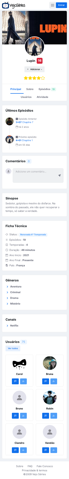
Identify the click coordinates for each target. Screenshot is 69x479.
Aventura (15, 286)
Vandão (49, 442)
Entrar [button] (61, 5)
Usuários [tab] (26, 97)
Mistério (15, 303)
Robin (49, 408)
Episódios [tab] (47, 89)
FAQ (30, 466)
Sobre (19, 466)
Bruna (49, 374)
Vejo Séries (39, 474)
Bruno (19, 408)
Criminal (15, 292)
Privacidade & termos (34, 470)
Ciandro (19, 442)
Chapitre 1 (24, 140)
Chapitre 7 (24, 122)
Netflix (14, 325)
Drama (14, 298)
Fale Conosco (45, 466)
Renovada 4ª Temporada (33, 234)
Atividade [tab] (42, 97)
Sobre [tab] (29, 89)
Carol (19, 374)
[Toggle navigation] (52, 5)
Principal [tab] (15, 89)
